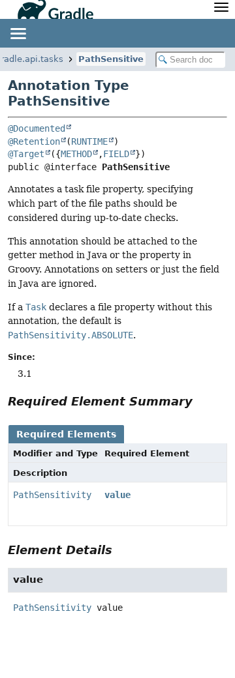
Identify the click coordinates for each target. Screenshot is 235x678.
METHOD (76, 154)
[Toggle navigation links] (18, 33)
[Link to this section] (201, 401)
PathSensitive (111, 59)
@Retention (34, 141)
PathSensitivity (52, 495)
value (117, 495)
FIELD (116, 154)
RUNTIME (89, 141)
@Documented (36, 128)
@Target (26, 154)
